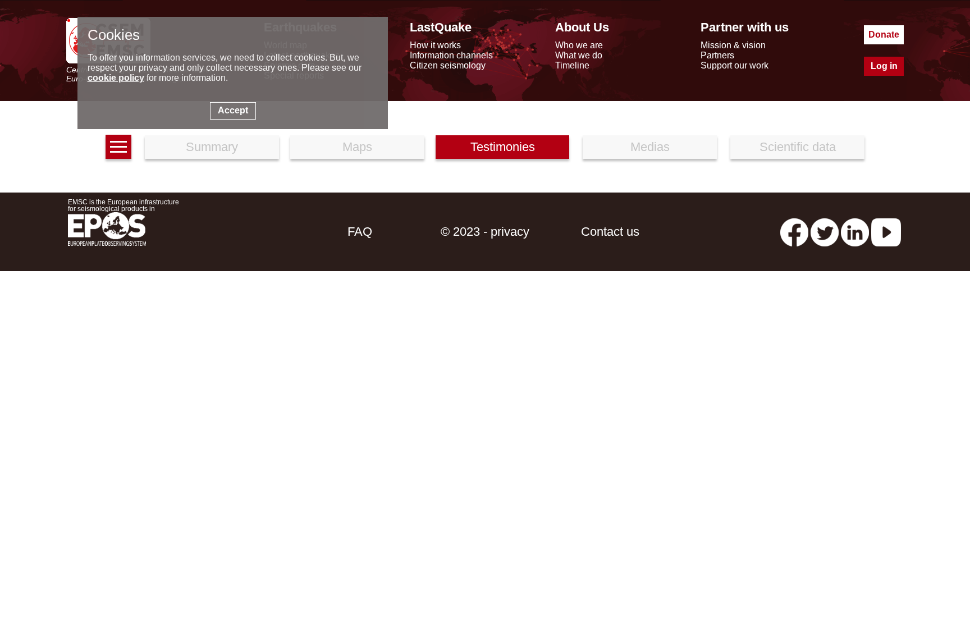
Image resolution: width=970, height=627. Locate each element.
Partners (717, 55)
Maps (357, 147)
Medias (650, 147)
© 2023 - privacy (485, 232)
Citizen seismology (448, 65)
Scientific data (797, 147)
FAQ (359, 232)
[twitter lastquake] (825, 232)
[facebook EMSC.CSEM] (794, 232)
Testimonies (502, 147)
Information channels (451, 55)
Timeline (572, 65)
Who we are (579, 45)
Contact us (610, 232)
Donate (883, 34)
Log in (884, 66)
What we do (578, 55)
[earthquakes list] (118, 147)
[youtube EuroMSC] (886, 232)
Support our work (734, 65)
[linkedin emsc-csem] (855, 232)
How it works (435, 45)
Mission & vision (733, 45)
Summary (212, 147)
